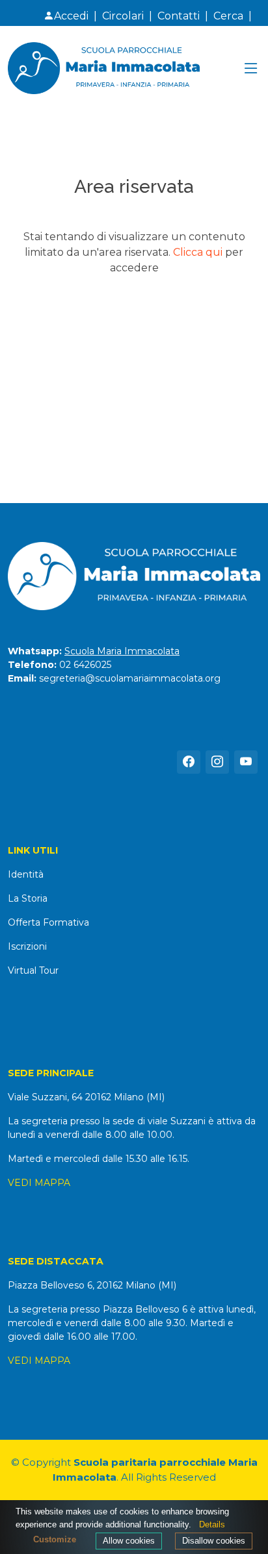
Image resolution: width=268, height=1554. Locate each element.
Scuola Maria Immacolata (122, 651)
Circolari (123, 16)
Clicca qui (197, 252)
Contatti (178, 16)
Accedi (71, 16)
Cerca (228, 16)
